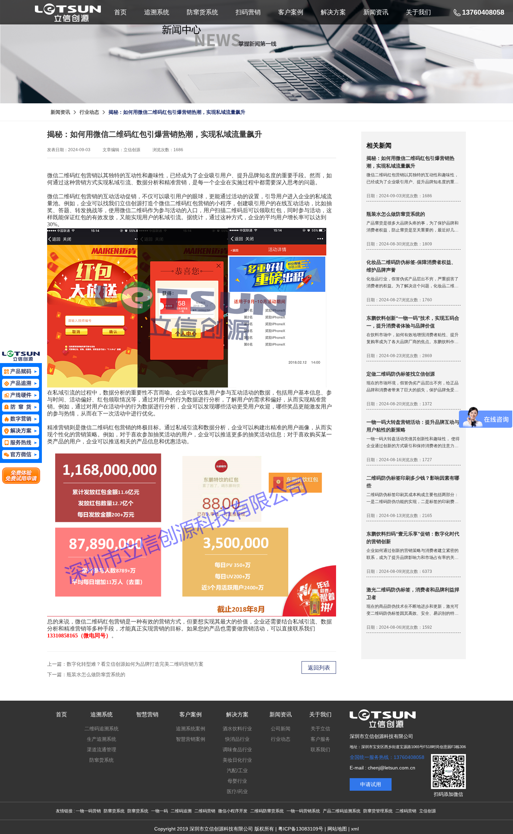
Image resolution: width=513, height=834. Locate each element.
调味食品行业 (237, 749)
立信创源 (427, 811)
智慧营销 (147, 714)
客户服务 (320, 739)
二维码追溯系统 (101, 728)
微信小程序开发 (232, 811)
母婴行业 (237, 781)
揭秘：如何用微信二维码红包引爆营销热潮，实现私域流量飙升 (177, 112)
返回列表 (319, 668)
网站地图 (337, 829)
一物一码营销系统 (303, 811)
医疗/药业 (237, 791)
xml (355, 829)
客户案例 (190, 714)
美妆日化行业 (237, 760)
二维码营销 (204, 811)
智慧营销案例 (190, 739)
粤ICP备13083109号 (300, 829)
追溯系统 (101, 714)
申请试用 (370, 784)
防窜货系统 (101, 760)
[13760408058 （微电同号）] (20, 442)
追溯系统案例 (190, 728)
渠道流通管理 (101, 749)
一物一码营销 (88, 811)
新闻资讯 (60, 112)
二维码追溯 (181, 811)
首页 (61, 714)
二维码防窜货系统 (267, 811)
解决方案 (237, 714)
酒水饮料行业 (237, 728)
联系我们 (320, 749)
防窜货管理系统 (378, 811)
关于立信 (320, 728)
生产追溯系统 (101, 739)
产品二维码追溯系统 (341, 811)
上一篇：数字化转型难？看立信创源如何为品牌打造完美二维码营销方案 (125, 664)
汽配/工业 (237, 770)
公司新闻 (280, 728)
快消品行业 (237, 739)
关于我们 (320, 714)
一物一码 (159, 811)
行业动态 (89, 112)
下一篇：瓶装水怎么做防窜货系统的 (86, 674)
